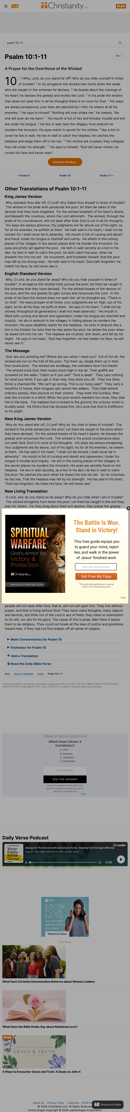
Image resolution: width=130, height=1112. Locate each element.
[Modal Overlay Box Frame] (65, 556)
